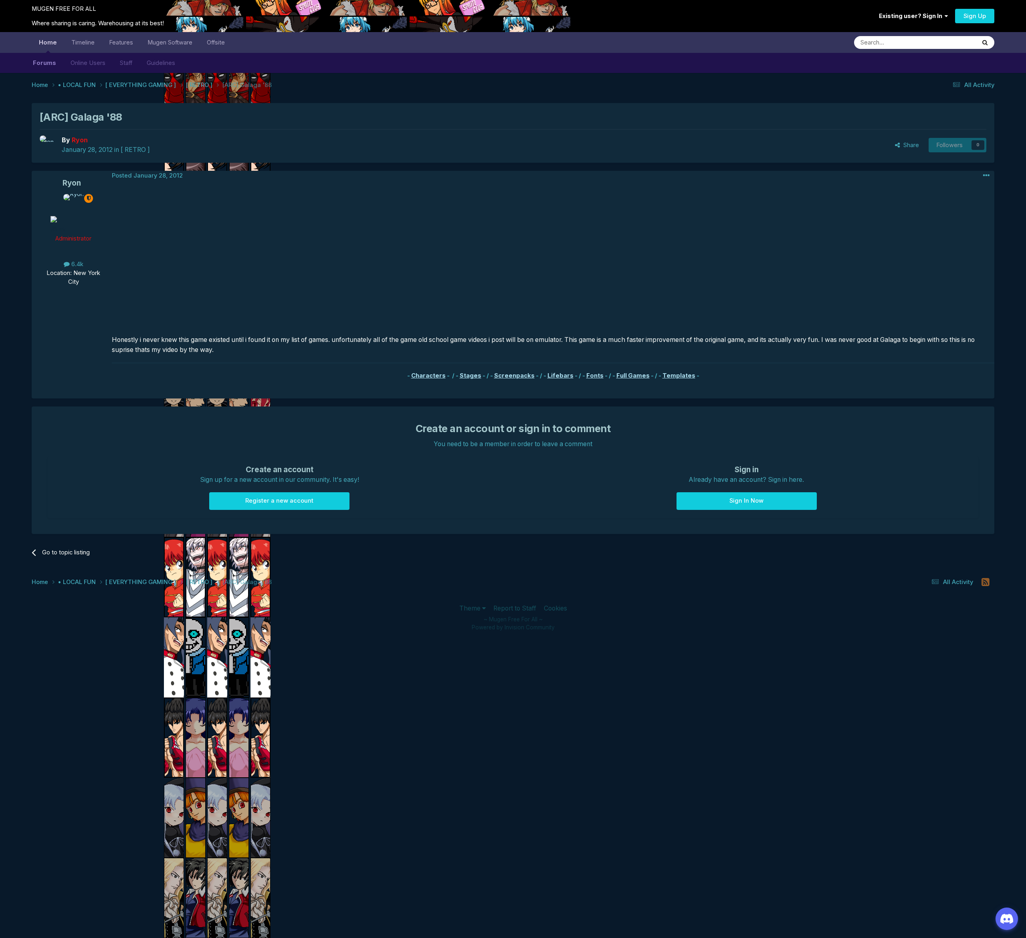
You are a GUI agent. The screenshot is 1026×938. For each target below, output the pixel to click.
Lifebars (560, 375)
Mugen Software (169, 42)
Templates (678, 375)
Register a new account (279, 500)
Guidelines (161, 63)
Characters (428, 375)
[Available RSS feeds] (985, 582)
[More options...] (986, 175)
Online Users (88, 63)
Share (909, 145)
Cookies (555, 608)
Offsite (216, 42)
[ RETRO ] (135, 150)
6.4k (76, 264)
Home (48, 42)
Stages (470, 375)
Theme (470, 608)
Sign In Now (746, 500)
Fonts (595, 375)
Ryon (72, 183)
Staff (126, 63)
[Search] (985, 42)
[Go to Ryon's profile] (48, 144)
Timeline (83, 42)
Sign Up (974, 16)
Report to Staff (514, 608)
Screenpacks (514, 375)
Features (121, 42)
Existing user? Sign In (912, 16)
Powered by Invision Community (513, 627)
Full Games (633, 375)
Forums (44, 63)
